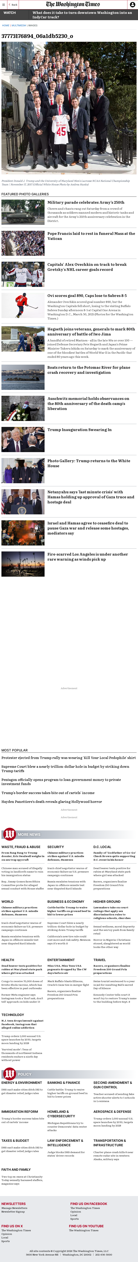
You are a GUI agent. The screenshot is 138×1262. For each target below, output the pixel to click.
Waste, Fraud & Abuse (20, 847)
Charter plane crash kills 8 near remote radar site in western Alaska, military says (113, 1155)
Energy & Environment (21, 1083)
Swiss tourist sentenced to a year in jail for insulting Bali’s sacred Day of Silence (114, 984)
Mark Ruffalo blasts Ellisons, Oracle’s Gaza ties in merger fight (68, 982)
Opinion (75, 1211)
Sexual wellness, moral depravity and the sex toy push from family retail (114, 930)
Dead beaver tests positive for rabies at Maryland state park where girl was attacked (112, 871)
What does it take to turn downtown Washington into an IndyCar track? (82, 14)
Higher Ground (107, 901)
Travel (99, 960)
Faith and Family (16, 1169)
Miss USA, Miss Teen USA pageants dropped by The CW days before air (67, 969)
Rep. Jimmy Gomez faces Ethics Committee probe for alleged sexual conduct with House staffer (22, 885)
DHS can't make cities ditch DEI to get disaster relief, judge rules (22, 1091)
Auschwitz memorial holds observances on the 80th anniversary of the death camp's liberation (88, 403)
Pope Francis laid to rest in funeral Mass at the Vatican (91, 236)
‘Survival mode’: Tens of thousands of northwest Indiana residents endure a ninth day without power (21, 1054)
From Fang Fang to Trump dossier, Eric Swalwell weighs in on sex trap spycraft (22, 856)
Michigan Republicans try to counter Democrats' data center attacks (67, 1126)
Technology (12, 1015)
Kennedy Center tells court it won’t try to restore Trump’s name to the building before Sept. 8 (115, 998)
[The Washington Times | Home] (73, 5)
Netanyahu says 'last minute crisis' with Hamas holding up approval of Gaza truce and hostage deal (90, 496)
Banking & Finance (63, 1083)
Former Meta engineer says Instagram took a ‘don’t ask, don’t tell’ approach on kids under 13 (22, 998)
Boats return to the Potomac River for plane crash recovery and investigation (88, 369)
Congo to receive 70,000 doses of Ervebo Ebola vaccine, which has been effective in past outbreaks (22, 984)
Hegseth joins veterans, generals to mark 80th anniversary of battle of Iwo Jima (91, 331)
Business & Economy (65, 901)
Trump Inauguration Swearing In (79, 429)
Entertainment (61, 960)
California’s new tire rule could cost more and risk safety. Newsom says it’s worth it (69, 939)
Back (14, 4)
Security (55, 847)
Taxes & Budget (15, 1140)
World (7, 901)
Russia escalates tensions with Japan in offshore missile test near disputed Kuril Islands (66, 885)
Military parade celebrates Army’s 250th (86, 202)
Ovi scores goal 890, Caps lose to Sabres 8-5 (87, 295)
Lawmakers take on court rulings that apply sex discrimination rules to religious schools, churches (112, 912)
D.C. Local (102, 847)
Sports (74, 1218)
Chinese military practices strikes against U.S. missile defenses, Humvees (65, 856)
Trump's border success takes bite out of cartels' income (22, 1120)
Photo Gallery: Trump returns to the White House (88, 463)
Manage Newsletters (14, 1208)
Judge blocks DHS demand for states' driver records (66, 1153)
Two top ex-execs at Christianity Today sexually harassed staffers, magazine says (22, 1180)
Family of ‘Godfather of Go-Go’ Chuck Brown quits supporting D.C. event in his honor (114, 856)
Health (7, 960)
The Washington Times (85, 1208)
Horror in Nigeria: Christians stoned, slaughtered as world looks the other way (111, 943)
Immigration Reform (19, 1112)
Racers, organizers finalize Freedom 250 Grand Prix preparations (110, 885)
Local (73, 1215)
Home (5, 25)
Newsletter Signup (13, 1211)
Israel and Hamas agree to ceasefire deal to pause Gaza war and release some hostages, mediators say (88, 528)
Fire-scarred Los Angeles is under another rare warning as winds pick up (87, 556)
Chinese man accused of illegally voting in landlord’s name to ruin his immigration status (22, 871)
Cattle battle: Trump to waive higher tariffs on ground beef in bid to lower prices (69, 910)
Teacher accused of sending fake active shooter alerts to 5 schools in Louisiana (114, 1097)
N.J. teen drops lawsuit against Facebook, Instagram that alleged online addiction (22, 1024)
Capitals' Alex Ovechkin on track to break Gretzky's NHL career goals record (87, 267)
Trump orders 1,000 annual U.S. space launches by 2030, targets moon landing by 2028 (21, 1039)
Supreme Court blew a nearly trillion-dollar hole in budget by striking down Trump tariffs (67, 926)
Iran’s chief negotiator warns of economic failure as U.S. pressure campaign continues (68, 871)
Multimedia (19, 25)
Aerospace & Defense (112, 1112)
